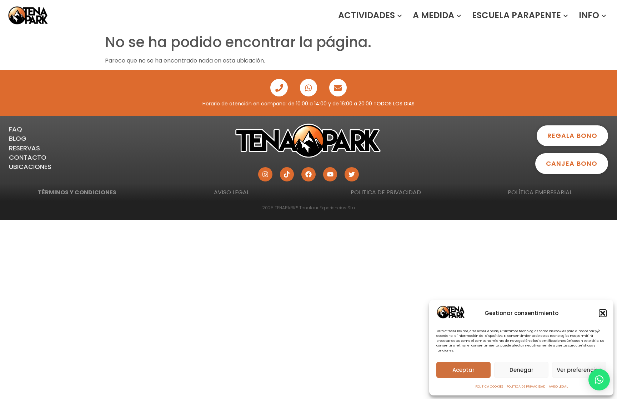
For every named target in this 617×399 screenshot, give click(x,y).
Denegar (521, 370)
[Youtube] (330, 174)
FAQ (15, 129)
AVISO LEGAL (558, 386)
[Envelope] (337, 87)
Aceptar (463, 370)
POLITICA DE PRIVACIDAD (526, 386)
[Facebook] (308, 174)
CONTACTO (27, 157)
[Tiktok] (287, 174)
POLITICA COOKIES (489, 386)
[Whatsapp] (308, 87)
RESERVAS (24, 148)
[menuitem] (370, 15)
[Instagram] (265, 174)
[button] (602, 313)
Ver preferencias (579, 370)
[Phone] (278, 87)
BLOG (17, 138)
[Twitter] (352, 174)
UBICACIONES (30, 166)
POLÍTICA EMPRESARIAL (540, 192)
